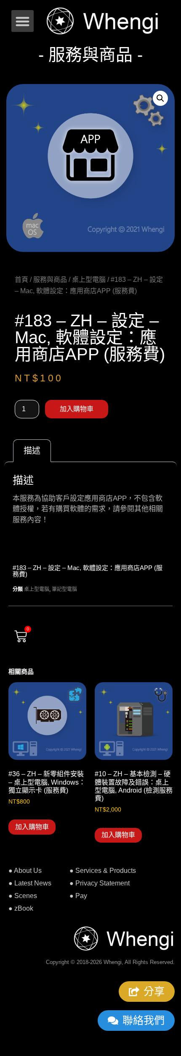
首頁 (21, 279)
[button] (22, 21)
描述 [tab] (32, 450)
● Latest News (29, 883)
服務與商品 (50, 279)
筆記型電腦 (64, 589)
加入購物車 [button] (32, 826)
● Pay (78, 895)
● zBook (20, 908)
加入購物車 (76, 408)
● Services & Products (102, 870)
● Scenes (22, 895)
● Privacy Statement (99, 883)
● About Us (25, 870)
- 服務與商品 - (90, 54)
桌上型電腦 (89, 279)
